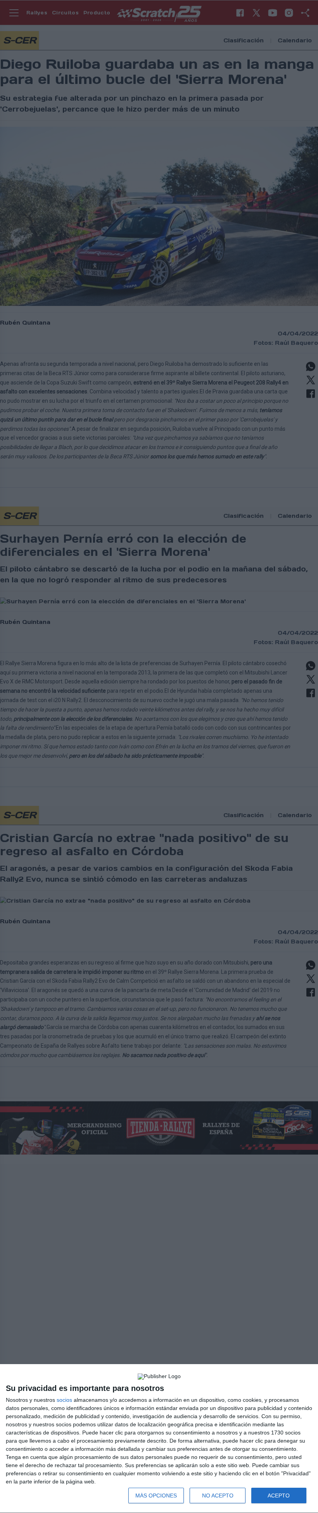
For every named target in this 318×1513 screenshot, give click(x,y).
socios (64, 1400)
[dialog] (159, 1438)
